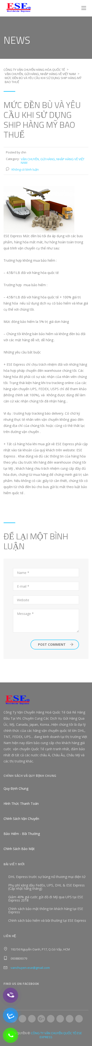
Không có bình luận (25, 169)
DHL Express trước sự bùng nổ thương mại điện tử (46, 876)
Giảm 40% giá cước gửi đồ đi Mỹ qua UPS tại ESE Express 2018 (45, 898)
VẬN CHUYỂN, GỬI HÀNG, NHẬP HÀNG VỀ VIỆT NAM (52, 161)
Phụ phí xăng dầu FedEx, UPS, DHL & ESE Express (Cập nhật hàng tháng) (46, 887)
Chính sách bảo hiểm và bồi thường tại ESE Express (47, 920)
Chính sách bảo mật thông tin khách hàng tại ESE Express (45, 910)
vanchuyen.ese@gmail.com (30, 968)
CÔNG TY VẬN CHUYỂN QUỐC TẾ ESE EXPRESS (56, 1035)
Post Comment (52, 644)
